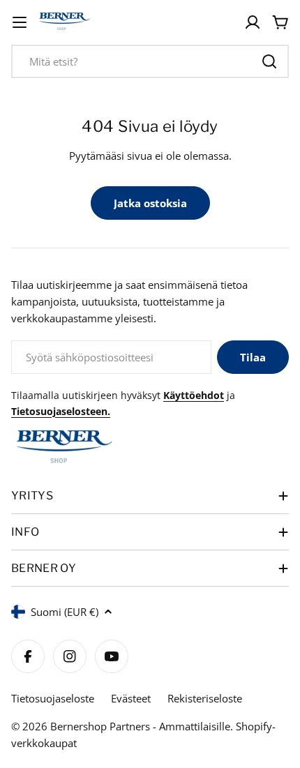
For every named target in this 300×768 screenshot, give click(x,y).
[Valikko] (19, 22)
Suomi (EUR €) (64, 612)
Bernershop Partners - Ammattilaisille (140, 726)
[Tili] (252, 22)
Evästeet (131, 698)
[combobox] (150, 61)
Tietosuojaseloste (52, 698)
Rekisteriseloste (204, 698)
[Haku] (269, 61)
